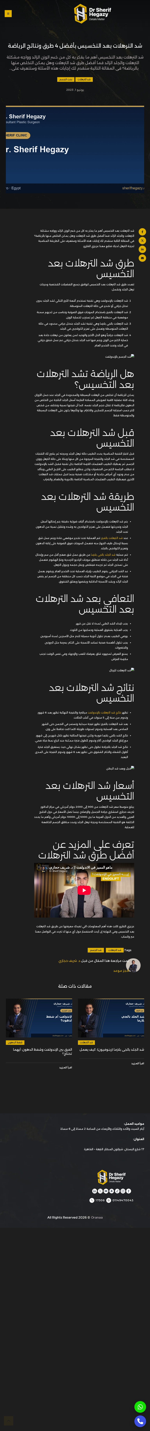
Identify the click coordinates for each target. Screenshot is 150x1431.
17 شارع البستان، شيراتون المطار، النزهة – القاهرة (114, 1149)
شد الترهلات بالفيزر (112, 538)
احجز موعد (121, 971)
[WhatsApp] (140, 1407)
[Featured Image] (111, 1018)
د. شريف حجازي (69, 961)
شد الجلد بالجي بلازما (103, 554)
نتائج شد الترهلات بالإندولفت (104, 712)
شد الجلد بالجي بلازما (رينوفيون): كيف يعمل (111, 1049)
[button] (38, 14)
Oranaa (97, 1217)
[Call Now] (140, 1421)
